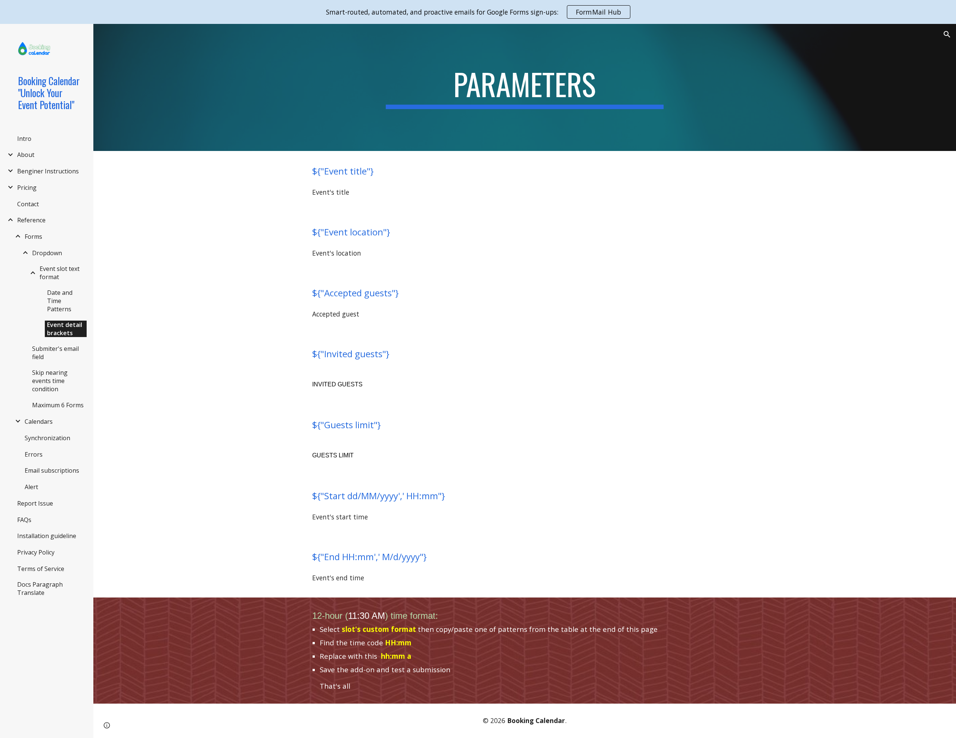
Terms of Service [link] (40, 569)
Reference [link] (31, 220)
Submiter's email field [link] (55, 353)
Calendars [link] (39, 421)
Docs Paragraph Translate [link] (40, 588)
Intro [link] (24, 139)
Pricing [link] (27, 187)
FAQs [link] (24, 520)
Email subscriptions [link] (52, 470)
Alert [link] (31, 487)
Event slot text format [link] (60, 273)
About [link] (25, 155)
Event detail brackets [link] (64, 329)
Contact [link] (28, 204)
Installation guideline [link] (46, 536)
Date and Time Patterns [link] (59, 300)
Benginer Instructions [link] (48, 171)
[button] (947, 34)
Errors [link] (34, 454)
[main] (525, 87)
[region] (478, 12)
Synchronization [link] (47, 438)
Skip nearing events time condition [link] (50, 380)
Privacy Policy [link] (36, 552)
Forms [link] (33, 236)
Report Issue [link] (35, 503)
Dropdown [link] (47, 253)
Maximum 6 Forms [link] (58, 405)
